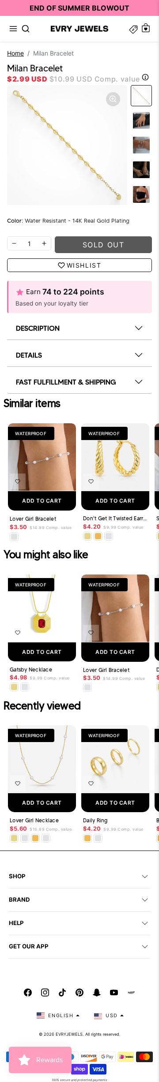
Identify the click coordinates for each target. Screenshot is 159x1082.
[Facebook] (27, 992)
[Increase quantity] (44, 243)
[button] (13, 28)
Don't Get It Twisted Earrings (115, 518)
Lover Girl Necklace (34, 820)
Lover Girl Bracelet (33, 519)
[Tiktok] (62, 992)
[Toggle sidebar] (133, 28)
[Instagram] (45, 992)
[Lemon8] (131, 992)
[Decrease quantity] (14, 243)
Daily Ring (95, 820)
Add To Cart (42, 500)
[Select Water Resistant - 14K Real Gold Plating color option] (87, 536)
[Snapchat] (96, 992)
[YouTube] (113, 992)
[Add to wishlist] (18, 481)
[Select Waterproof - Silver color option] (108, 536)
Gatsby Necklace (31, 670)
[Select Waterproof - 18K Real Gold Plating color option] (98, 536)
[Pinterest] (79, 992)
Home (15, 53)
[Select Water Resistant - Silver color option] (14, 536)
